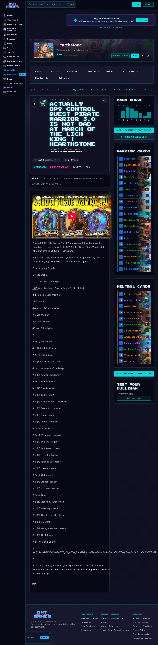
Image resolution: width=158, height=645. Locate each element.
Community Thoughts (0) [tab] (46, 184)
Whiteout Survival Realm (112, 618)
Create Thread (120, 56)
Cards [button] (54, 71)
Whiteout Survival (12, 29)
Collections (64, 78)
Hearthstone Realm (89, 618)
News (10, 43)
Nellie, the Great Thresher (134, 256)
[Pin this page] (31, 90)
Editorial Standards (141, 622)
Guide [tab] (35, 178)
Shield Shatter (131, 269)
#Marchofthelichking (81, 569)
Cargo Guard (131, 207)
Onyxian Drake (131, 226)
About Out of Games (142, 618)
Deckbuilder (72, 71)
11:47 (35, 288)
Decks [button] (38, 71)
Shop (10, 79)
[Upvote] (34, 100)
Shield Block (130, 189)
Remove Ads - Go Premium (111, 27)
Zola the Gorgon (132, 330)
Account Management (142, 638)
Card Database (88, 626)
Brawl (127, 238)
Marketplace (16, 83)
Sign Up (148, 4)
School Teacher (132, 343)
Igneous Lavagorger (134, 220)
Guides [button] (109, 71)
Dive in (44, 637)
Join (135, 56)
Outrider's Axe (132, 232)
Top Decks (86, 622)
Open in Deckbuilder (135, 137)
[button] (104, 100)
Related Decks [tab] (51, 178)
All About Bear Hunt (109, 626)
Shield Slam (130, 171)
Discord (11, 91)
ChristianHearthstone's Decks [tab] (82, 178)
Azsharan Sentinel (133, 349)
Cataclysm (86, 630)
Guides (104, 622)
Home (10, 15)
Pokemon (12, 34)
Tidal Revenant (132, 262)
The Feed (12, 20)
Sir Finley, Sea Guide (134, 294)
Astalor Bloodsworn (134, 306)
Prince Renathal (132, 318)
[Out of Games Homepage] (42, 614)
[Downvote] (34, 108)
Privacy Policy (139, 630)
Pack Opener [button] (129, 71)
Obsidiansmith (131, 183)
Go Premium (142, 20)
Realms (11, 39)
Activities (13, 65)
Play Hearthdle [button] (42, 78)
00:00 (35, 281)
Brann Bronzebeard (134, 312)
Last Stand (129, 158)
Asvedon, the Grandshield (134, 201)
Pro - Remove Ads (141, 634)
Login (136, 4)
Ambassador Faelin (134, 337)
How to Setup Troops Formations (115, 630)
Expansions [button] (91, 71)
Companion (13, 56)
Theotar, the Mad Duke (134, 355)
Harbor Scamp (131, 177)
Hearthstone (14, 24)
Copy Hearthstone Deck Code (134, 130)
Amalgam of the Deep (134, 300)
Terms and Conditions (142, 626)
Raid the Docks (132, 165)
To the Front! (131, 195)
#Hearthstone (99, 569)
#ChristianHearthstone (57, 569)
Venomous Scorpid (134, 324)
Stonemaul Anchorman (134, 244)
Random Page (14, 61)
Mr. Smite (129, 361)
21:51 (34, 295)
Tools (10, 52)
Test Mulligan (134, 398)
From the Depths (133, 214)
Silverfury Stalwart (134, 250)
